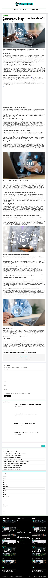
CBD (4, 480)
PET (4, 504)
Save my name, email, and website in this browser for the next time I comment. (17, 393)
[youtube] (6, 4)
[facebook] (2, 4)
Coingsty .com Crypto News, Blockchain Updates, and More (13, 465)
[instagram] (3, 4)
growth (32, 77)
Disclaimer (35, 576)
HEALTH (13, 12)
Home (11, 9)
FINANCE (4, 490)
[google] (5, 4)
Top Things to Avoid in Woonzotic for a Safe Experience (12, 451)
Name (5, 381)
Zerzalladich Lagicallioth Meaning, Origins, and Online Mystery (13, 469)
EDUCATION (22, 9)
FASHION (33, 9)
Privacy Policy (30, 576)
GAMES (23, 12)
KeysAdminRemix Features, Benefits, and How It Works (24, 423)
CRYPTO (4, 482)
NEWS (37, 9)
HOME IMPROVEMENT (6, 496)
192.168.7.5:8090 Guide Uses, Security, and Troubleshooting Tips (26, 432)
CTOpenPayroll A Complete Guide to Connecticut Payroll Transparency (27, 404)
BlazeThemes (20, 576)
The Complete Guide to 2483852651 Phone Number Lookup (25, 414)
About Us (44, 576)
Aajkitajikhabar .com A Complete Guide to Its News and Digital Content (15, 463)
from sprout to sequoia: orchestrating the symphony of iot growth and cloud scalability (21, 352)
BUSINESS (16, 9)
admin (5, 21)
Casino (4, 478)
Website (5, 389)
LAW (4, 498)
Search (4, 443)
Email (5, 385)
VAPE (4, 513)
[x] (4, 4)
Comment (6, 369)
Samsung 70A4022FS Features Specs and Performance (12, 467)
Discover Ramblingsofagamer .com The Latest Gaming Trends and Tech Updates (16, 461)
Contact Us (40, 576)
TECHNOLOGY (27, 9)
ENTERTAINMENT (29, 12)
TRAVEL (34, 12)
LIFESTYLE (18, 12)
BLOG (4, 474)
